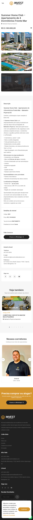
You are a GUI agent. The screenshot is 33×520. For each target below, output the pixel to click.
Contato (3, 443)
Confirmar (24, 509)
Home (2, 438)
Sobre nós (3, 440)
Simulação (4, 448)
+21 (16, 81)
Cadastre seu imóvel (6, 445)
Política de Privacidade (9, 515)
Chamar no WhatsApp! (15, 237)
